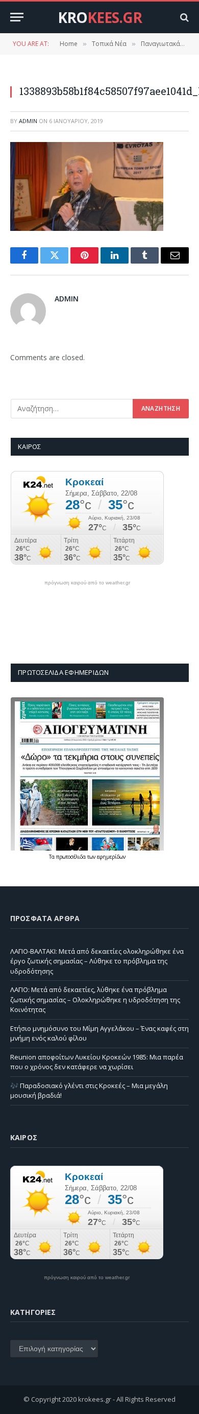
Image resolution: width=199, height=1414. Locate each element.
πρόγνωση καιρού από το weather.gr (87, 582)
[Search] (183, 17)
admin (28, 121)
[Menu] (16, 17)
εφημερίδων (111, 856)
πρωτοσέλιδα (71, 856)
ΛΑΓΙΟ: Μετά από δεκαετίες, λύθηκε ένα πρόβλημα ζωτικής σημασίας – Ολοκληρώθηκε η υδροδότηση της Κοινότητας (95, 999)
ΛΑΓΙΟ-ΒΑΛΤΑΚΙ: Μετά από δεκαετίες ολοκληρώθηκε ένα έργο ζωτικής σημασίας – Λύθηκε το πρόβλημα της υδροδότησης (97, 961)
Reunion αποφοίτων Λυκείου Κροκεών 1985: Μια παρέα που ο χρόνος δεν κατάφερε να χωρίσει (96, 1062)
